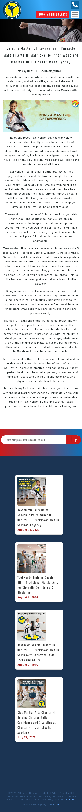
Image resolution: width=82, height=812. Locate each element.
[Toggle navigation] (75, 14)
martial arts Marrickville (59, 279)
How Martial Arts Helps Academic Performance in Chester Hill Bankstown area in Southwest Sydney (38, 517)
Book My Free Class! (53, 14)
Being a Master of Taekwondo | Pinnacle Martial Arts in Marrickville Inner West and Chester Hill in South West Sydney (41, 55)
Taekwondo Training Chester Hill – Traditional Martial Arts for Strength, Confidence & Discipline (38, 585)
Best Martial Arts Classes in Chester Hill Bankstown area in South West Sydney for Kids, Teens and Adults (38, 652)
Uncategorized (52, 71)
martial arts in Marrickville (59, 90)
